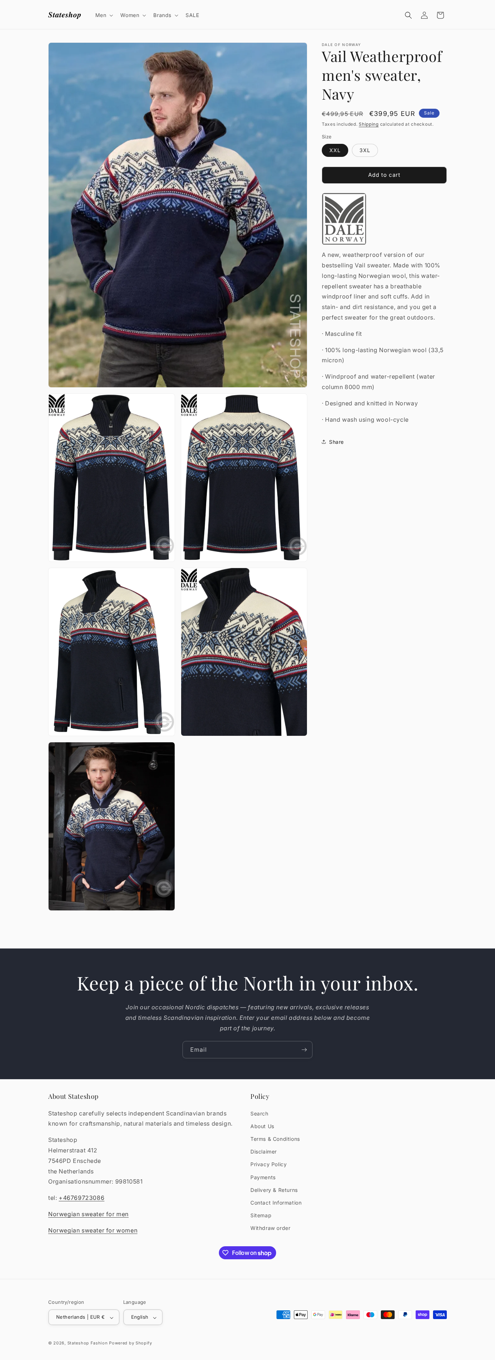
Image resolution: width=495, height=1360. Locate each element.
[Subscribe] (304, 1050)
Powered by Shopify (130, 1343)
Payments (263, 1177)
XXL (335, 150)
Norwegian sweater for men (88, 1214)
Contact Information (275, 1202)
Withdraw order (270, 1228)
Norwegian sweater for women (92, 1230)
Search (259, 1113)
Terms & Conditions (275, 1139)
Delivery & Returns (274, 1189)
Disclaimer (263, 1151)
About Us (262, 1126)
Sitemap (260, 1215)
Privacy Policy (268, 1164)
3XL (364, 150)
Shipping (369, 124)
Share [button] (336, 442)
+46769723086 (81, 1197)
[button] (103, 15)
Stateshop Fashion (87, 1343)
